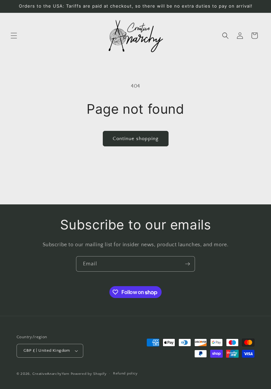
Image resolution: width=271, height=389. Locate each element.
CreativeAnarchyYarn (50, 374)
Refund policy (125, 373)
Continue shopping (136, 138)
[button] (14, 35)
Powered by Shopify (89, 374)
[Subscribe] (187, 264)
